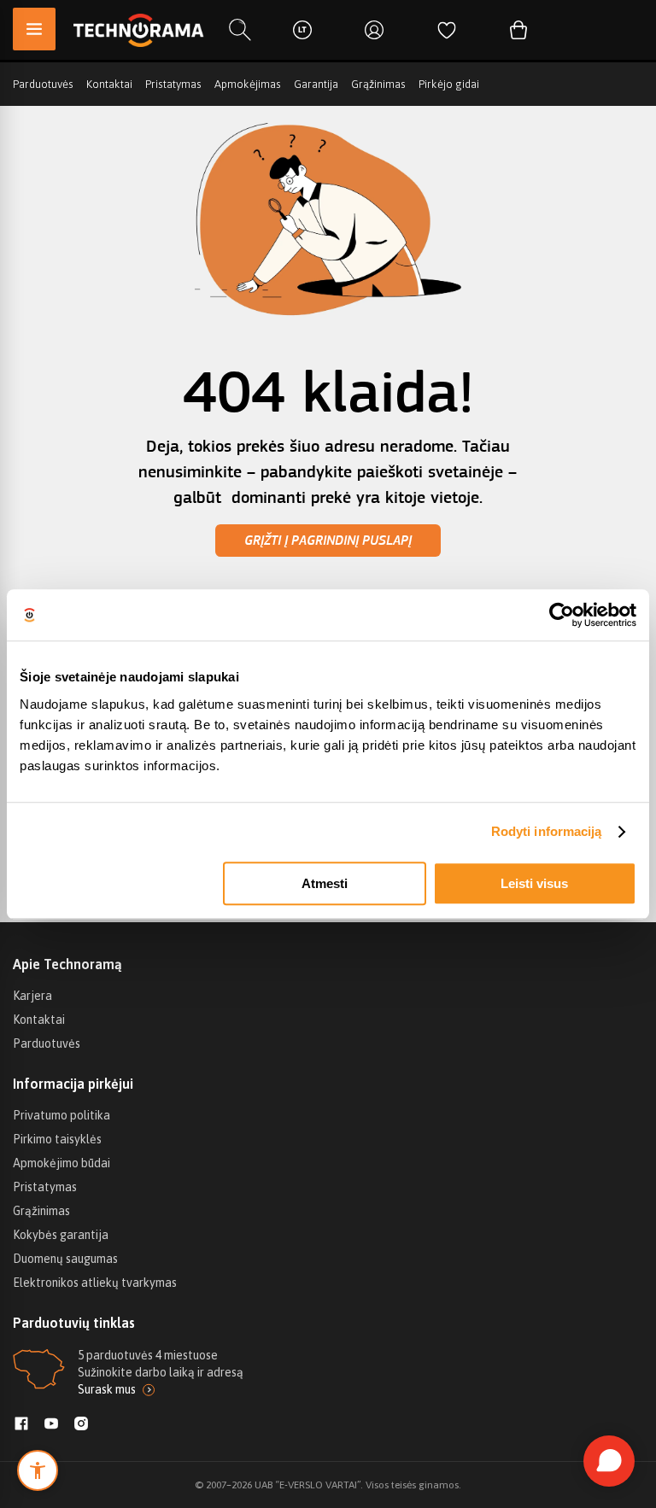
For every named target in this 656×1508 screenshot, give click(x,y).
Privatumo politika (61, 1115)
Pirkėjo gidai (449, 84)
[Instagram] (81, 1425)
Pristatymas (173, 84)
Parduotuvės (43, 84)
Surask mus (107, 1389)
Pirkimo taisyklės (57, 1139)
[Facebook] (21, 1425)
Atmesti (325, 883)
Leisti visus (534, 883)
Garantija (316, 84)
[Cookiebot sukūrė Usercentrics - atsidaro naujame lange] (561, 615)
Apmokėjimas (247, 84)
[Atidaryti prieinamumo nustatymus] (37, 1470)
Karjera (32, 995)
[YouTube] (51, 1425)
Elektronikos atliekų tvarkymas (95, 1282)
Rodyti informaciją (546, 831)
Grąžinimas (378, 84)
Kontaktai (109, 84)
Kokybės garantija (60, 1235)
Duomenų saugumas (65, 1258)
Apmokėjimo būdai (61, 1163)
